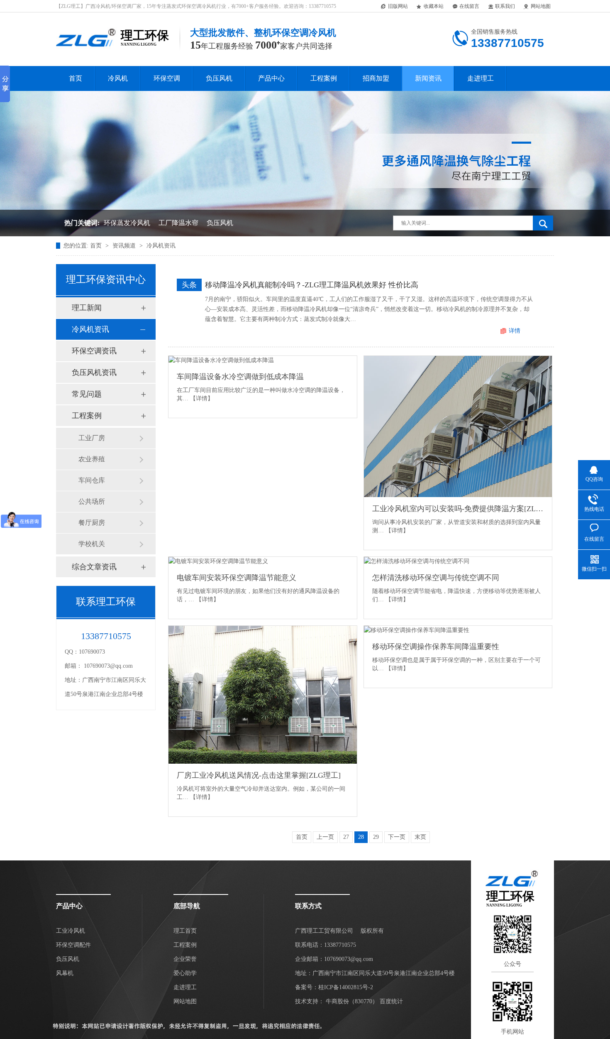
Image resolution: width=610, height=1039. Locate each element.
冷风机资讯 (161, 246)
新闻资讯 (428, 78)
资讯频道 (124, 246)
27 (346, 837)
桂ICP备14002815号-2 (345, 987)
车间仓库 (91, 480)
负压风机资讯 (94, 372)
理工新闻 (87, 308)
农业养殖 (91, 459)
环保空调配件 (73, 945)
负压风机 (219, 78)
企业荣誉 (185, 959)
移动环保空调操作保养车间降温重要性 (435, 646)
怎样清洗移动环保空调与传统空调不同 (435, 577)
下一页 (396, 837)
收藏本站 (434, 6)
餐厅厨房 (91, 522)
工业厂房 (91, 437)
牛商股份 (337, 1001)
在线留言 (469, 6)
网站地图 (541, 6)
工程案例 (323, 78)
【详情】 (201, 398)
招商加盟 (376, 78)
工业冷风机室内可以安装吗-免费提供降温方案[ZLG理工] (458, 509)
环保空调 (167, 78)
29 (376, 837)
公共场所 (91, 501)
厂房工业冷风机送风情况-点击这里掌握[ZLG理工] (259, 775)
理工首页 (185, 931)
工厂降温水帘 (178, 222)
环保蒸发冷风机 (127, 222)
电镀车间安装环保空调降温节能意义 (236, 577)
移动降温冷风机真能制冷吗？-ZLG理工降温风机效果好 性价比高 (311, 285)
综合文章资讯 (94, 567)
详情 (514, 331)
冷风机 (118, 78)
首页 (75, 78)
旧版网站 (398, 6)
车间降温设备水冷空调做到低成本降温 (240, 376)
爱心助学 (185, 973)
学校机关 (91, 543)
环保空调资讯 (94, 351)
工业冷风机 (70, 931)
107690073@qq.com (108, 666)
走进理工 (480, 78)
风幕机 (64, 973)
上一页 (325, 837)
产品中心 (271, 78)
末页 (420, 837)
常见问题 (87, 394)
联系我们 (505, 6)
